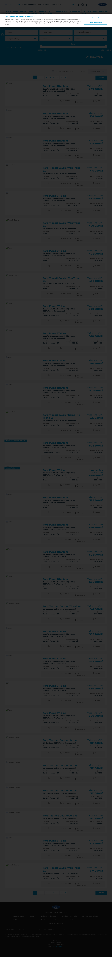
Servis (23, 12)
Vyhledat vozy (94, 57)
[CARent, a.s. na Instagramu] (83, 4)
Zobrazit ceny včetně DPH (65, 71)
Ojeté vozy (15, 13)
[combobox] (21, 32)
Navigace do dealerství (49, 916)
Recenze (32, 916)
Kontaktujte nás (18, 916)
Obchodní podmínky (69, 916)
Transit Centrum (32, 13)
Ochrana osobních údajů (90, 916)
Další (101, 77)
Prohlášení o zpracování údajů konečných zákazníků (31, 920)
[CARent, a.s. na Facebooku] (79, 4)
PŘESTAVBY (75, 12)
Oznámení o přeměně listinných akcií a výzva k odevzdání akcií (77, 920)
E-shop (50, 13)
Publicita (92, 12)
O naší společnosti (56, 924)
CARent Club (42, 13)
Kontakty (103, 12)
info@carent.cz (58, 946)
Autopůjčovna (61, 12)
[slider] (41, 46)
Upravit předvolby (96, 23)
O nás (84, 13)
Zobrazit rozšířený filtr (14, 47)
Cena (73, 44)
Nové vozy (8, 13)
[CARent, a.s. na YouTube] (87, 4)
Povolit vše (96, 18)
